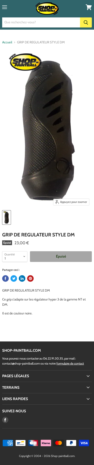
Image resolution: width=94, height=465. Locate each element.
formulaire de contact (70, 363)
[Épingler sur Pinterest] (30, 278)
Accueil (7, 42)
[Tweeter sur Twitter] (13, 278)
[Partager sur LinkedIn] (22, 278)
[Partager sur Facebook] (5, 278)
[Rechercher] (86, 22)
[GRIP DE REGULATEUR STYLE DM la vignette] (6, 217)
